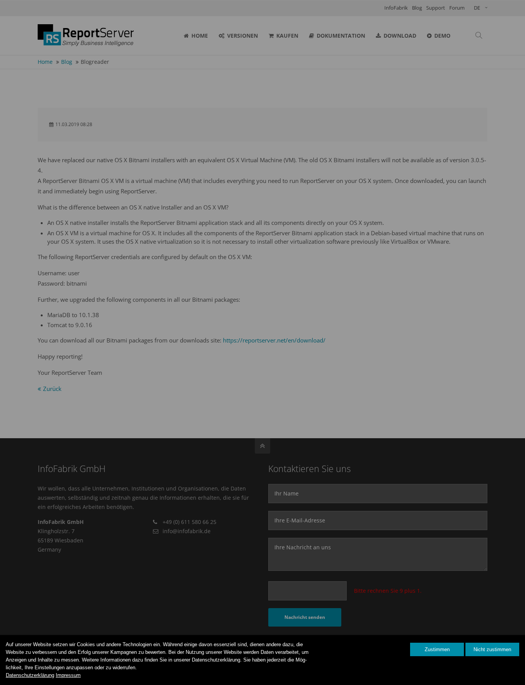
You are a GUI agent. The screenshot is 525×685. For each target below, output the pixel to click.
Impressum (68, 675)
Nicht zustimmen (492, 649)
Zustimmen (437, 649)
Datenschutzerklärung (30, 675)
